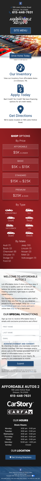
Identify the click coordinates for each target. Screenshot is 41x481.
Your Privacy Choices (25, 475)
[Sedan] (11, 234)
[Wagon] (29, 234)
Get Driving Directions (21, 457)
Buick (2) (7, 248)
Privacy (32, 371)
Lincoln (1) (26, 248)
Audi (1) (7, 245)
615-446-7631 (22, 12)
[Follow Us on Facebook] (20, 3)
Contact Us (21, 472)
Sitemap (17, 475)
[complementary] (34, 474)
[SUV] (29, 211)
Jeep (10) (26, 245)
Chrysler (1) (9, 254)
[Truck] (29, 219)
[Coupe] (11, 219)
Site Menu (20, 30)
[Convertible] (11, 211)
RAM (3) (25, 254)
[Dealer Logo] (20, 20)
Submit (20, 363)
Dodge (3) (8, 258)
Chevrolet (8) (9, 251)
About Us (15, 472)
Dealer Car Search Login (20, 474)
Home (10, 472)
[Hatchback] (11, 226)
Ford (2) (7, 261)
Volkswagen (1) (28, 258)
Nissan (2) (26, 251)
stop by (14, 308)
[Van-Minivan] (29, 226)
